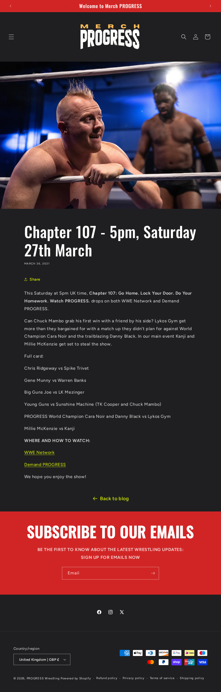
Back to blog (114, 499)
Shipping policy (192, 678)
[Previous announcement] (10, 6)
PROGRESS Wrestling (43, 678)
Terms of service (162, 678)
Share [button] (35, 279)
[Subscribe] (153, 573)
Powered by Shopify (76, 678)
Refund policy (106, 678)
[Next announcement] (210, 6)
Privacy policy (133, 678)
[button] (11, 37)
